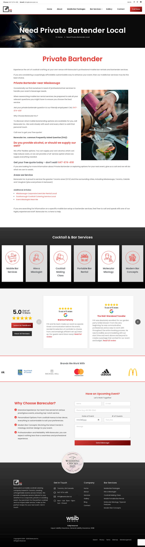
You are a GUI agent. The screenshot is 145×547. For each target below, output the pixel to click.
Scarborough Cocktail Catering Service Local (36, 196)
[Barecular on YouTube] (140, 2)
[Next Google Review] (138, 322)
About (59, 9)
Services (87, 495)
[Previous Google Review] (39, 322)
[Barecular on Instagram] (137, 2)
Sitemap (115, 540)
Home (49, 9)
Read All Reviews (22, 333)
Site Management (125, 540)
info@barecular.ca (29, 2)
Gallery (109, 9)
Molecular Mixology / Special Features (115, 503)
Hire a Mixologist (110, 492)
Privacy (102, 540)
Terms (108, 540)
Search (95, 540)
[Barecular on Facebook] (134, 2)
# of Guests (117, 416)
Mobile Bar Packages (76, 9)
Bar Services (95, 9)
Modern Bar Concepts (112, 508)
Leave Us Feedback (22, 325)
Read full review (109, 340)
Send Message (102, 443)
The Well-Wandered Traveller (111, 316)
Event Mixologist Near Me (27, 199)
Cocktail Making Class (112, 495)
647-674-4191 (10, 2)
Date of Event (88, 416)
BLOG (129, 2)
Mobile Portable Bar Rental (114, 499)
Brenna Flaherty (65, 319)
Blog (85, 502)
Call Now (136, 9)
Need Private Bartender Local (77, 37)
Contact (121, 9)
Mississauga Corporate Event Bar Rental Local (36, 193)
